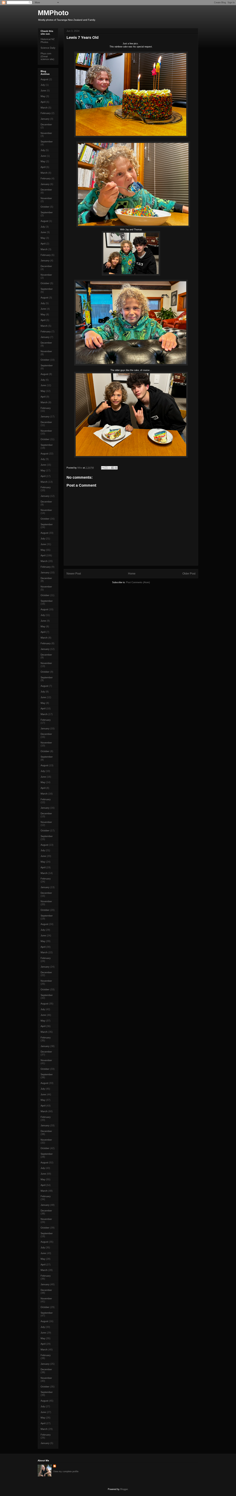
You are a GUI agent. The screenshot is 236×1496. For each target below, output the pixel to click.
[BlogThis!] (106, 468)
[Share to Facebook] (112, 468)
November (46, 133)
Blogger (124, 1489)
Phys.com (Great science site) (47, 56)
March (44, 107)
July (43, 84)
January (45, 118)
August (44, 79)
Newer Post (74, 573)
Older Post (188, 573)
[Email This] (103, 468)
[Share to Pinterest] (116, 468)
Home (131, 573)
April (43, 101)
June (43, 90)
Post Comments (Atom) (138, 582)
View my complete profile (65, 1471)
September (47, 141)
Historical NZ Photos (48, 40)
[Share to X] (109, 468)
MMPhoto (53, 13)
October (45, 206)
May (43, 96)
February (46, 113)
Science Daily (48, 47)
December (46, 124)
